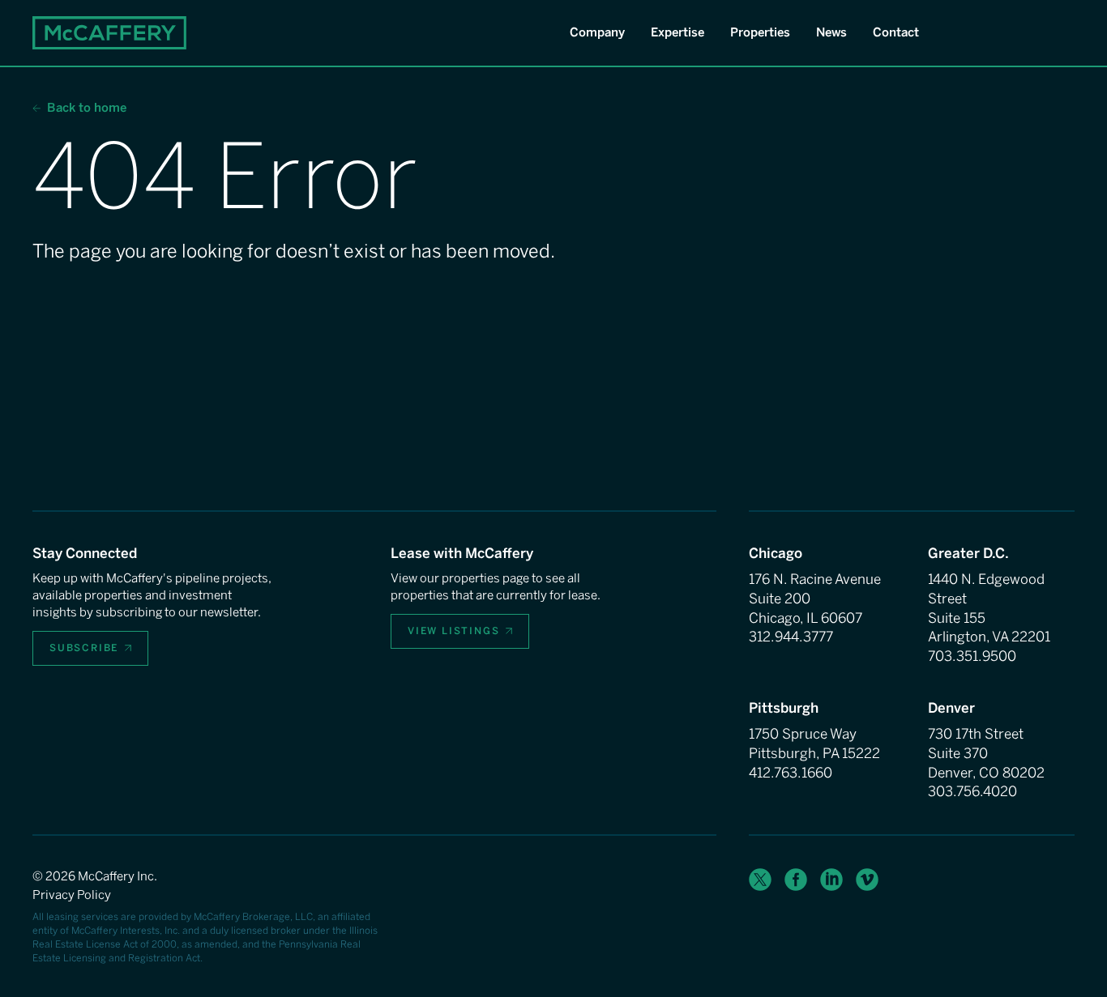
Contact (896, 32)
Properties (760, 32)
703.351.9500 (972, 656)
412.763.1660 (790, 773)
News (831, 32)
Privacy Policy (71, 895)
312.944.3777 (791, 636)
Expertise (677, 32)
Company (597, 32)
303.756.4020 (972, 791)
